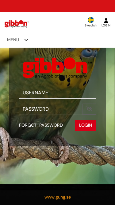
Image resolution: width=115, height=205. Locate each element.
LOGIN (85, 125)
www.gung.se (57, 197)
